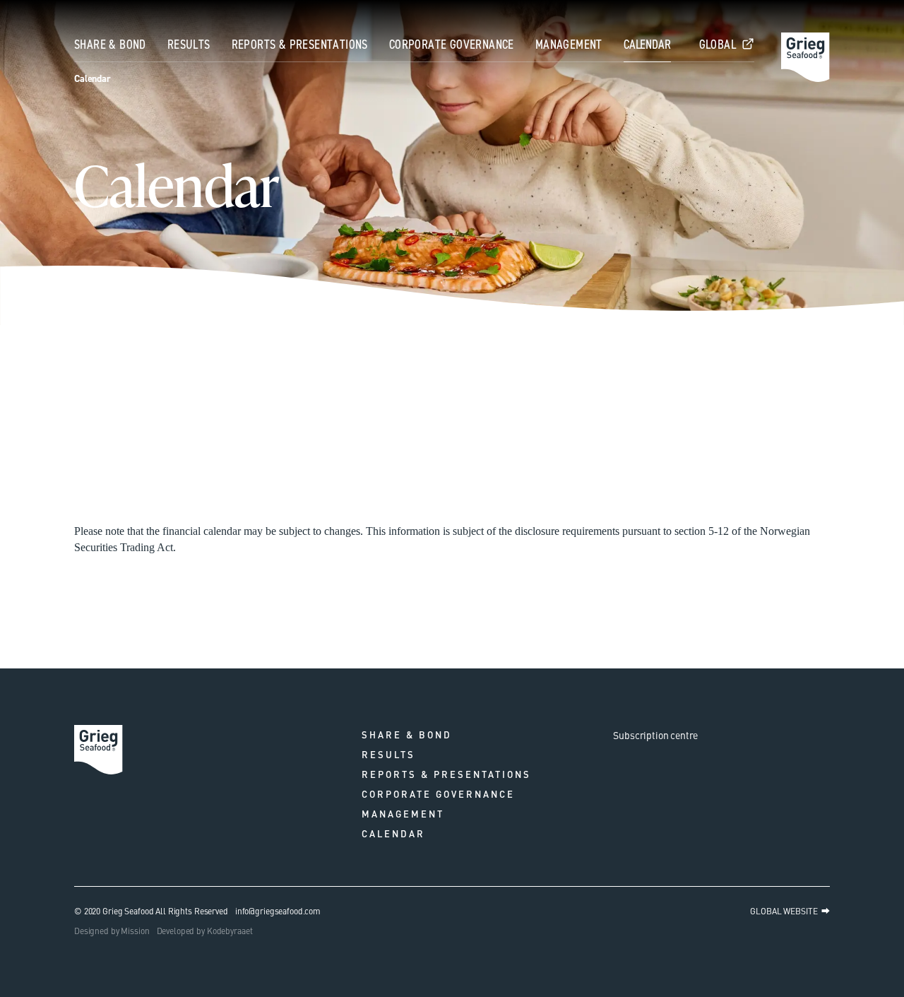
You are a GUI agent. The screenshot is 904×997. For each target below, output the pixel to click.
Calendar (647, 44)
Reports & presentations (300, 44)
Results (188, 44)
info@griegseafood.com (278, 910)
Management (568, 44)
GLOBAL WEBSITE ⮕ (790, 910)
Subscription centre (655, 735)
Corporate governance (451, 44)
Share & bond (110, 44)
